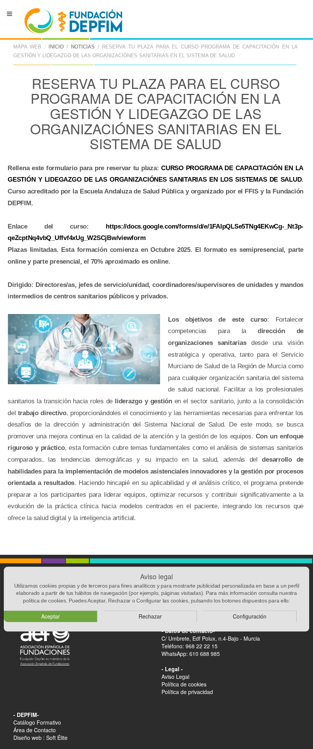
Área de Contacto (34, 730)
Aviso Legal (175, 676)
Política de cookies (184, 684)
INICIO (56, 47)
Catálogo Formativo (37, 722)
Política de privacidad (187, 692)
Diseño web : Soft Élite (40, 737)
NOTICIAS (83, 47)
